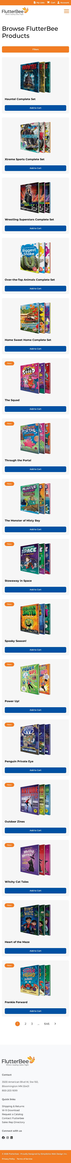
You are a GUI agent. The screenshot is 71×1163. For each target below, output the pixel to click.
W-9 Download (10, 1110)
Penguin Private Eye (19, 761)
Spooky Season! (15, 641)
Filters (36, 49)
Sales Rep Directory (13, 1122)
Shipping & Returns (13, 1106)
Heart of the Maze (17, 942)
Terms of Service (24, 1159)
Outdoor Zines (15, 821)
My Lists (40, 2)
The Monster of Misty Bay (22, 520)
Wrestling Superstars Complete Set (29, 219)
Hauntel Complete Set (20, 99)
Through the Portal (18, 460)
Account (64, 2)
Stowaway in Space (18, 580)
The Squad (12, 400)
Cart (53, 2)
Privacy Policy (8, 1159)
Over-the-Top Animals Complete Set (30, 279)
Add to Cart (35, 108)
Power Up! (12, 701)
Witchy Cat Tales (17, 881)
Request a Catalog (12, 1114)
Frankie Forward (16, 1002)
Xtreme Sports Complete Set (24, 159)
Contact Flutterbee (13, 1118)
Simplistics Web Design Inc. (54, 1154)
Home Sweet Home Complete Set (28, 340)
